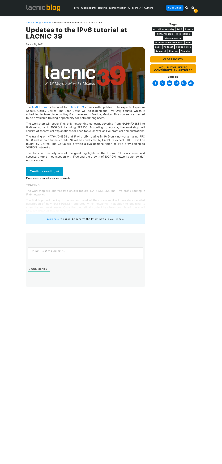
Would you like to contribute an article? (173, 69)
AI (129, 7)
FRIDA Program (165, 33)
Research (161, 51)
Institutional (183, 33)
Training (186, 51)
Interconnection (117, 7)
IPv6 (76, 7)
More (135, 7)
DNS (179, 29)
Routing (102, 7)
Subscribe (175, 7)
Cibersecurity (88, 7)
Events (47, 22)
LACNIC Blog (33, 22)
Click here (53, 219)
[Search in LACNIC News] (186, 8)
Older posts (173, 59)
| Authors (147, 7)
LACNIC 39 (76, 107)
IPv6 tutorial (40, 107)
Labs (158, 46)
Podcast (168, 46)
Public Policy (183, 46)
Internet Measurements (169, 42)
